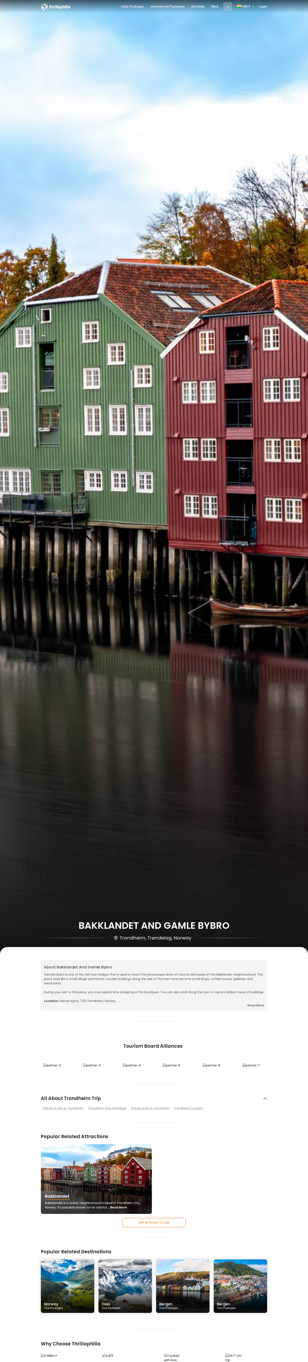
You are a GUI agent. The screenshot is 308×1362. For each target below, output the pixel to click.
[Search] (228, 6)
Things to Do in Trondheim (150, 1108)
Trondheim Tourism (188, 1108)
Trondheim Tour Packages (107, 1108)
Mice (215, 6)
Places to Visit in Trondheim (63, 1108)
